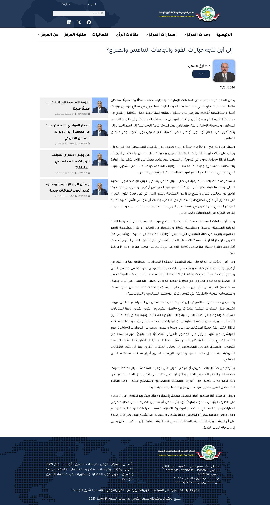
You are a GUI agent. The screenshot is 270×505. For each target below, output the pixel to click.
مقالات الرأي (127, 35)
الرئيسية (224, 35)
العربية (92, 4)
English (66, 4)
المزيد (201, 74)
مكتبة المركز (75, 35)
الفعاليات (101, 35)
